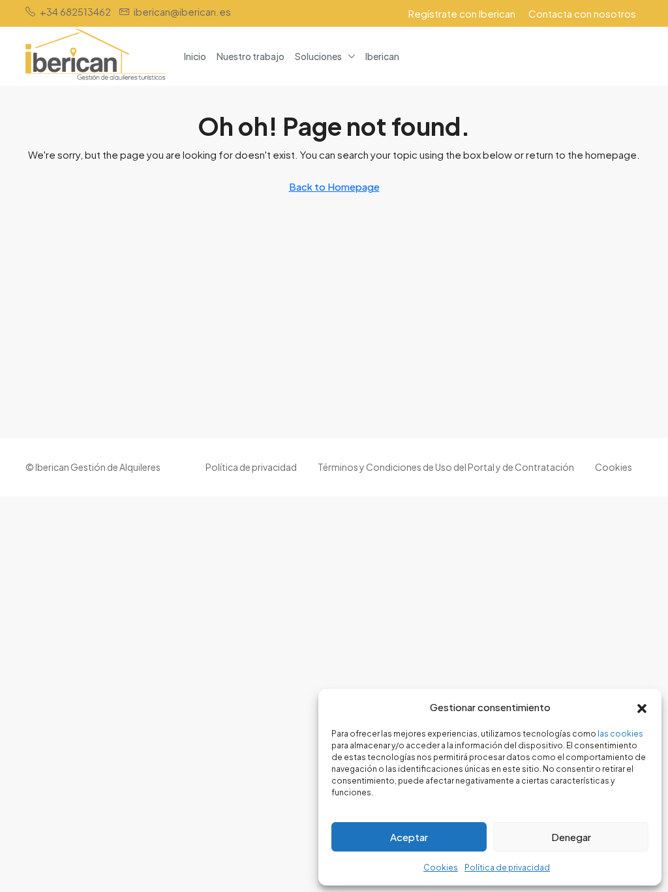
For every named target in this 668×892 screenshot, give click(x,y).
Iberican (382, 56)
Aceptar (409, 837)
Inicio (195, 56)
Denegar (571, 837)
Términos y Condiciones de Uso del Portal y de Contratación (446, 467)
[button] (641, 707)
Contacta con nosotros (582, 13)
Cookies (440, 867)
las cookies (620, 734)
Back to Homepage (334, 186)
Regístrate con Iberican (461, 13)
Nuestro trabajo (250, 56)
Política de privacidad (507, 867)
